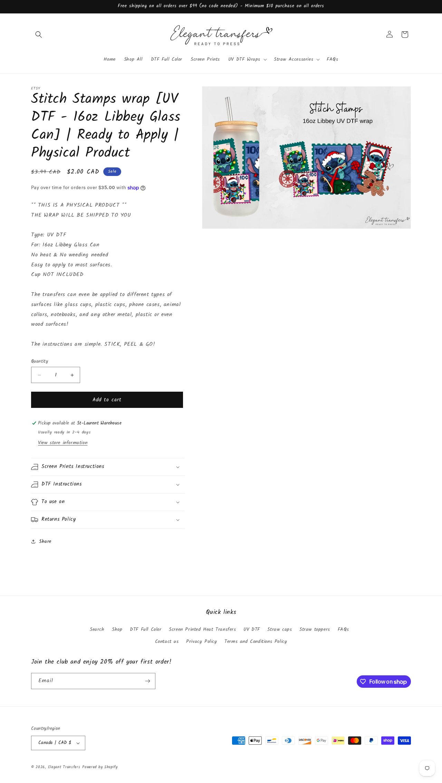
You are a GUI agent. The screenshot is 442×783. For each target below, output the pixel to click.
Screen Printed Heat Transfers (202, 629)
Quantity (39, 361)
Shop (117, 629)
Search (97, 629)
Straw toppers (314, 629)
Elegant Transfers (64, 767)
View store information (62, 443)
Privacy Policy (201, 641)
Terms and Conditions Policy (255, 641)
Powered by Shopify (100, 767)
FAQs (343, 629)
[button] (38, 34)
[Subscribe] (147, 681)
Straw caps (279, 629)
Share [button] (45, 541)
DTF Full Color (145, 629)
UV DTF (251, 629)
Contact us (167, 641)
